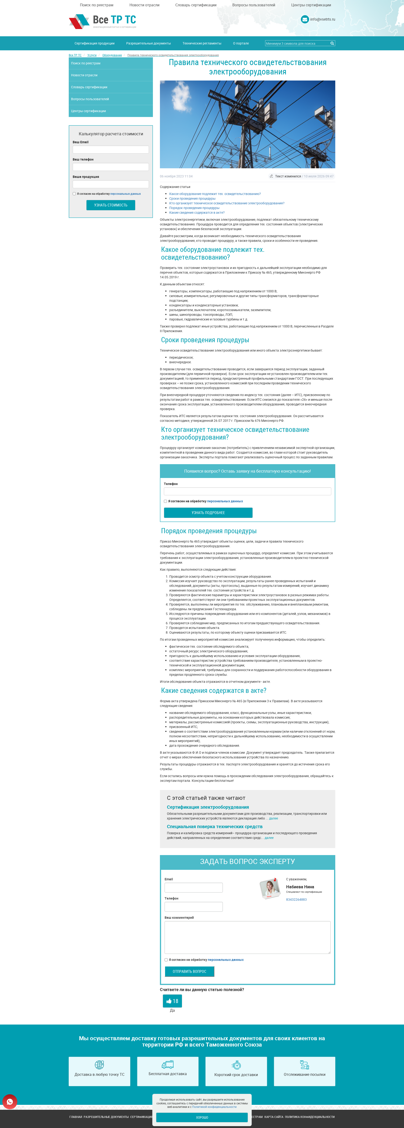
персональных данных (225, 501)
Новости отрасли (144, 4)
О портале (241, 43)
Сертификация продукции (95, 43)
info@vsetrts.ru (322, 19)
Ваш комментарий (179, 917)
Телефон (171, 483)
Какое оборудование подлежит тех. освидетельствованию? (215, 193)
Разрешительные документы (148, 43)
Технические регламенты (202, 43)
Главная (75, 1117)
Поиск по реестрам (96, 4)
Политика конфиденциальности (310, 1117)
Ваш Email (81, 142)
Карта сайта (273, 1117)
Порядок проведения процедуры (194, 208)
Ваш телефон (83, 159)
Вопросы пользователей (253, 4)
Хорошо (202, 1117)
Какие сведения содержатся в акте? (197, 212)
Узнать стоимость (110, 205)
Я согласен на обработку (205, 501)
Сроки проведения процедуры (192, 198)
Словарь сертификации (195, 4)
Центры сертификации (311, 4)
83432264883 (296, 899)
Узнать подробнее (208, 512)
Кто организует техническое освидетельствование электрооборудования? (227, 203)
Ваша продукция (86, 176)
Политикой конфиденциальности (214, 1107)
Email (169, 879)
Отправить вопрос (189, 971)
